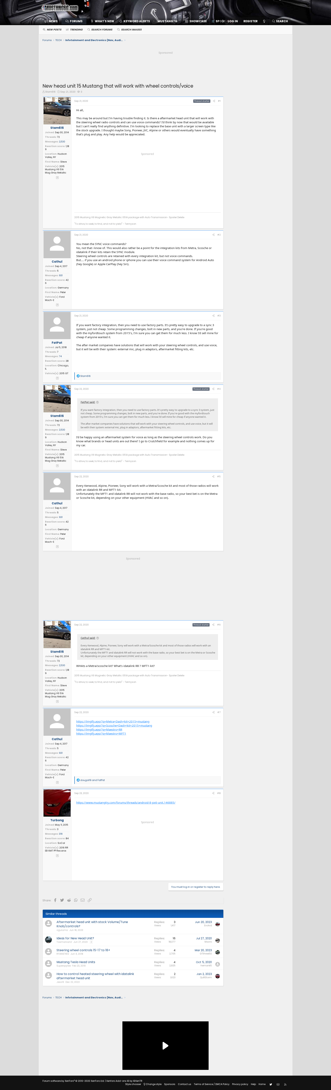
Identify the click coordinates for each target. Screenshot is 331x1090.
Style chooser (133, 1084)
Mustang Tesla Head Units (76, 962)
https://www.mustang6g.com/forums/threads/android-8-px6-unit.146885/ (125, 802)
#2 (219, 234)
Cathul (57, 262)
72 (58, 137)
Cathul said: (88, 638)
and (92, 780)
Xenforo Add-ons (124, 1081)
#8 (219, 793)
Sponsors (169, 1084)
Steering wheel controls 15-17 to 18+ (83, 950)
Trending (76, 29)
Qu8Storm (206, 977)
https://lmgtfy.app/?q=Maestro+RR (99, 729)
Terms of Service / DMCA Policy (211, 1084)
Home (262, 1084)
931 (61, 275)
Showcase (198, 21)
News (53, 21)
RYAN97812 (63, 953)
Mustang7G (167, 21)
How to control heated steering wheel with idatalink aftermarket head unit (95, 976)
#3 (219, 315)
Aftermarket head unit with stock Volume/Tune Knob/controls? (92, 924)
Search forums (101, 29)
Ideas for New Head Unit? (75, 938)
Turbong (57, 820)
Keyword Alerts (137, 21)
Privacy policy (240, 1084)
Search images (131, 29)
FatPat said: (88, 402)
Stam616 (50, 92)
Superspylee (64, 965)
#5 (219, 476)
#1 (219, 101)
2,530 (62, 141)
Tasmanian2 (64, 942)
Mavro (208, 941)
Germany (63, 287)
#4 (219, 388)
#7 (219, 712)
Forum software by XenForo (74, 1081)
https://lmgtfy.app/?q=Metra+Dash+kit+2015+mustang (112, 721)
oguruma (62, 930)
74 (60, 356)
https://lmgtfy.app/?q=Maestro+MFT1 (101, 733)
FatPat (57, 343)
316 (61, 833)
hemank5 (206, 965)
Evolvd (208, 925)
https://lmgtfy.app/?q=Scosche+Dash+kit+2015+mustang (114, 725)
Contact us (184, 1084)
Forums (76, 21)
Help (253, 1084)
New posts (54, 29)
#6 (219, 624)
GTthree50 (206, 953)
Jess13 (60, 982)
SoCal (61, 843)
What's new (104, 21)
